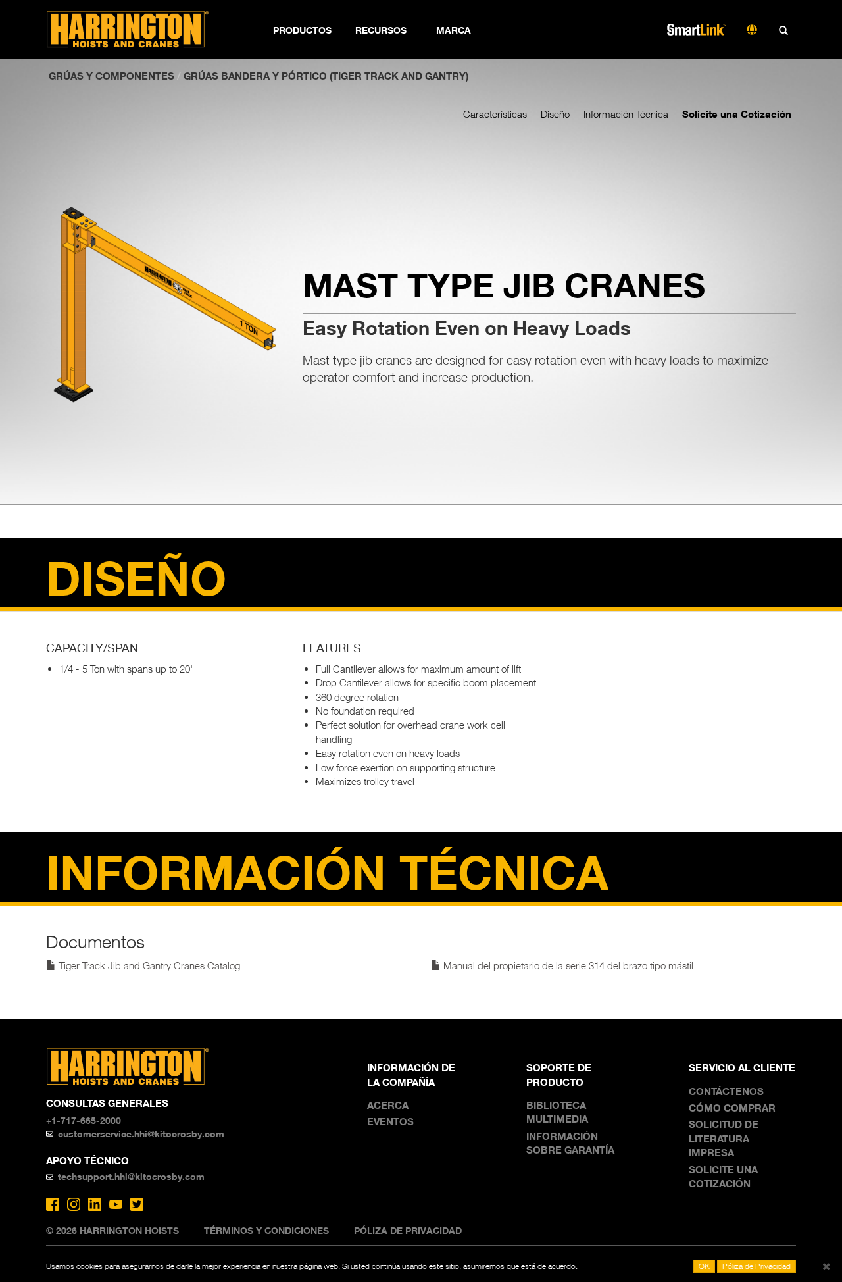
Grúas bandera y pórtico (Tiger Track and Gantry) (326, 76)
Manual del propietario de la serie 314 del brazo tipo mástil (567, 965)
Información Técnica (625, 114)
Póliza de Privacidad (408, 1230)
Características (495, 114)
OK (704, 1266)
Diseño (555, 114)
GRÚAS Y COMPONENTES (111, 76)
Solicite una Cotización (736, 114)
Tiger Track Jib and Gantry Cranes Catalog (148, 965)
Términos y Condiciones (266, 1230)
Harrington (136, 29)
